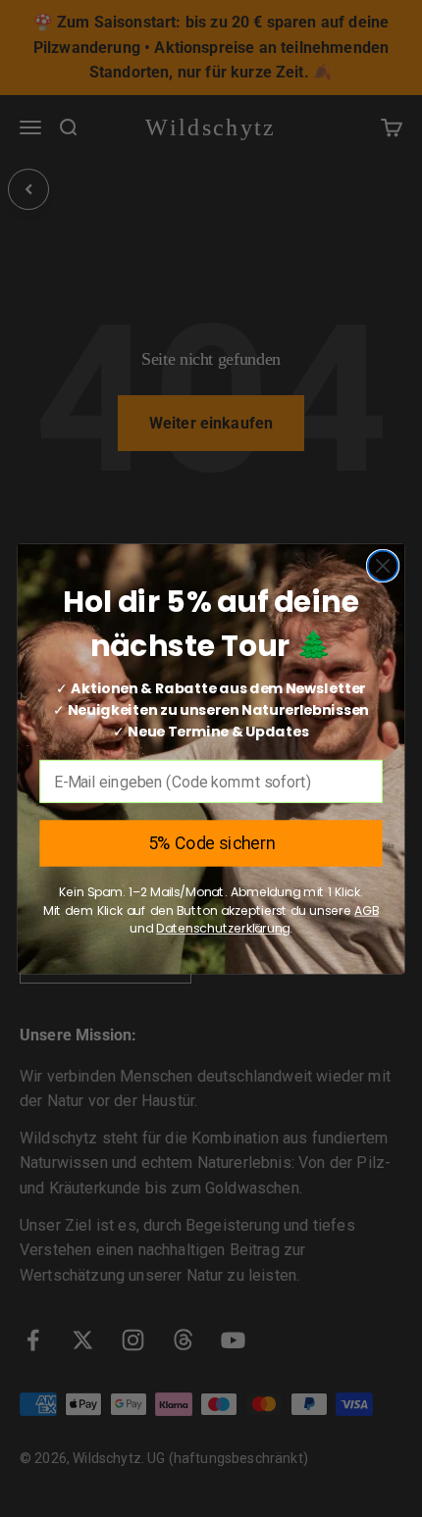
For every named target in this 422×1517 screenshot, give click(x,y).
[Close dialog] (383, 565)
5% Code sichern (211, 843)
